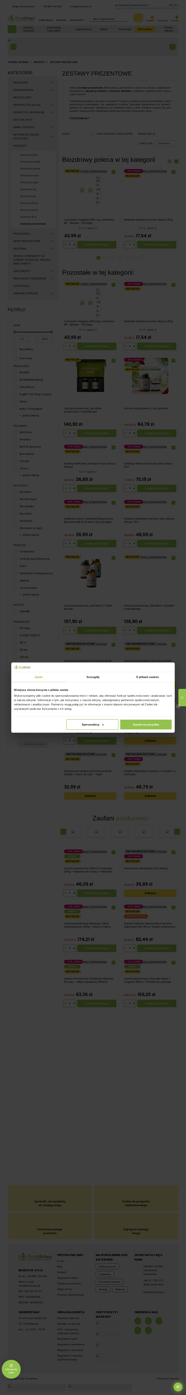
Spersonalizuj (90, 724)
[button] (182, 697)
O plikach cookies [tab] (147, 677)
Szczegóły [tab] (93, 677)
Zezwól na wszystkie (146, 724)
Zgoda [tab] (39, 677)
